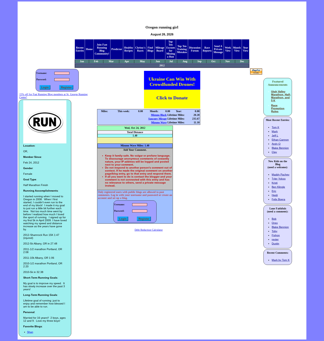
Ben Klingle (278, 186)
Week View (228, 49)
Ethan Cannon (280, 139)
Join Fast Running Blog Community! (102, 49)
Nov (227, 61)
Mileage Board (159, 49)
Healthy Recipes (128, 49)
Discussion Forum (195, 49)
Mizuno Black (159, 115)
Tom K (275, 127)
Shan (30, 332)
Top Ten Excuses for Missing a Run (170, 49)
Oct (213, 61)
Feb (96, 61)
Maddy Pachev (280, 174)
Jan (82, 61)
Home (89, 49)
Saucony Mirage (157, 118)
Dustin (275, 243)
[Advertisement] (162, 10)
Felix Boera (278, 199)
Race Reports (207, 49)
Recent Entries (80, 49)
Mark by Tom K (281, 260)
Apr (126, 61)
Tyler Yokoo (279, 178)
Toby (274, 231)
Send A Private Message (218, 49)
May (142, 61)
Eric (274, 191)
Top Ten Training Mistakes (182, 49)
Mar (111, 61)
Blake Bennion (280, 147)
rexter (275, 239)
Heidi (275, 195)
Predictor (116, 49)
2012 (162, 65)
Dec (242, 61)
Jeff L (275, 135)
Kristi (275, 182)
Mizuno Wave (159, 122)
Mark (275, 131)
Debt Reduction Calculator (149, 230)
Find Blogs (150, 49)
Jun (158, 61)
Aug (185, 61)
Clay (274, 152)
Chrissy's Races (140, 49)
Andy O (276, 143)
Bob (274, 218)
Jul (171, 61)
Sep (199, 61)
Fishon (276, 235)
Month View (237, 49)
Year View (245, 49)
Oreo (275, 222)
